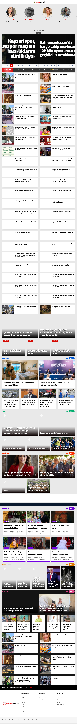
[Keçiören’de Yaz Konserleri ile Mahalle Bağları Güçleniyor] (45, 123)
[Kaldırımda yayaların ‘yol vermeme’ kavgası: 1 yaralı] (45, 250)
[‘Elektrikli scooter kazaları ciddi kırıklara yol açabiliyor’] (68, 618)
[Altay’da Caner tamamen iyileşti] (8, 239)
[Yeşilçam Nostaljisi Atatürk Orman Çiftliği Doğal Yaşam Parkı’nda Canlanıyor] (8, 134)
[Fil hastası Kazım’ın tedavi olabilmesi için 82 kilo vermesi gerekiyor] (9, 618)
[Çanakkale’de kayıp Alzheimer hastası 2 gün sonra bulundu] (8, 166)
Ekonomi (23, 702)
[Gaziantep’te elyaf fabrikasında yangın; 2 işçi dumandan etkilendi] (45, 239)
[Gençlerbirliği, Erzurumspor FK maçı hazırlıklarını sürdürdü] (45, 208)
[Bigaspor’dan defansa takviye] (45, 229)
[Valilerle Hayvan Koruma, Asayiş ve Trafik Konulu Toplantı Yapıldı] (8, 123)
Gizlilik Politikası (61, 704)
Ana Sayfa (59, 697)
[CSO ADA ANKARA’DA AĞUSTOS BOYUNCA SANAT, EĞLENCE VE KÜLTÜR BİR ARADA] (45, 92)
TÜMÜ (38, 33)
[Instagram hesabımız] (28, 687)
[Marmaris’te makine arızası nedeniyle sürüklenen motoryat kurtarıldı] (45, 176)
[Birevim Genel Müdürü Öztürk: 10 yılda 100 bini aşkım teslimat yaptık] (29, 394)
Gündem (6, 340)
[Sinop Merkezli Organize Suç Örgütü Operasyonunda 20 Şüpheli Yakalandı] (45, 155)
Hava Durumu (42, 700)
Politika (23, 706)
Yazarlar (23, 697)
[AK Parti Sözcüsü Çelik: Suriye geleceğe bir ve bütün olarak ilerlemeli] (8, 176)
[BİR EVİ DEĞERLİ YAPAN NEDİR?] (45, 81)
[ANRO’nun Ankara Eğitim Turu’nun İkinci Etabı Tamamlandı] (45, 684)
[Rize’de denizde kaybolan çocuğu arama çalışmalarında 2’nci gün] (8, 250)
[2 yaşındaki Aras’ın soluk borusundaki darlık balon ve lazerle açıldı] (23, 618)
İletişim (59, 706)
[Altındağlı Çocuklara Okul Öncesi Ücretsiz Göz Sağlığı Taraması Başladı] (45, 134)
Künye (22, 713)
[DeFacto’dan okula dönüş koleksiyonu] (45, 218)
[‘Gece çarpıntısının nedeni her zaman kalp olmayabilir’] (53, 618)
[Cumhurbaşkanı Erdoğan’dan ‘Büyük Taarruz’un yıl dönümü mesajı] (8, 187)
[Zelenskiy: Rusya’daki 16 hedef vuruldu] (8, 197)
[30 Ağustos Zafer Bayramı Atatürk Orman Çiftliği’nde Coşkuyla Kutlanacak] (45, 144)
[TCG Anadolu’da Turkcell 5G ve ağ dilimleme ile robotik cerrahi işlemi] (66, 394)
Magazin (7, 521)
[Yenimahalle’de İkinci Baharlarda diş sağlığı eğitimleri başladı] (45, 113)
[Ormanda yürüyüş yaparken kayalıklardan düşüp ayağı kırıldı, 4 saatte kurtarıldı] (45, 166)
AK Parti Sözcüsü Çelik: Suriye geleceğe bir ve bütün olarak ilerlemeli (54, 69)
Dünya (22, 711)
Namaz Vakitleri (43, 697)
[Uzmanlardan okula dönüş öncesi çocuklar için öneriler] (8, 271)
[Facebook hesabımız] (23, 687)
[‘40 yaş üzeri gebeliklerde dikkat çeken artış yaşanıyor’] (38, 618)
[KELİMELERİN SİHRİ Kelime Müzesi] (8, 102)
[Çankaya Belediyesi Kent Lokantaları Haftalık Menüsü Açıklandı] (8, 155)
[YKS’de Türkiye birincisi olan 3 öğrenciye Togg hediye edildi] (8, 281)
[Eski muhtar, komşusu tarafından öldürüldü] (8, 229)
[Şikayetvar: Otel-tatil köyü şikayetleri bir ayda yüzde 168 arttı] (20, 370)
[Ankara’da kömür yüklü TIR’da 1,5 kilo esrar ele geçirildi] (8, 313)
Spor (22, 704)
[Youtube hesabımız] (31, 687)
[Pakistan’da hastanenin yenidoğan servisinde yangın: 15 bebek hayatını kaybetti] (45, 271)
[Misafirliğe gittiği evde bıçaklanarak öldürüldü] (45, 313)
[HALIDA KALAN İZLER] (8, 92)
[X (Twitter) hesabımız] (26, 687)
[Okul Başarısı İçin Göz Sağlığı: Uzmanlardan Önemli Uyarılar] (8, 144)
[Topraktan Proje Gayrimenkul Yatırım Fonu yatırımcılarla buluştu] (57, 370)
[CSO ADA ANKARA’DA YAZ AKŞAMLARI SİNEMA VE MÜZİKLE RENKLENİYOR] (8, 673)
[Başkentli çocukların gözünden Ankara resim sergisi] (45, 673)
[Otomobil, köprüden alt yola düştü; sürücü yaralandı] (45, 260)
